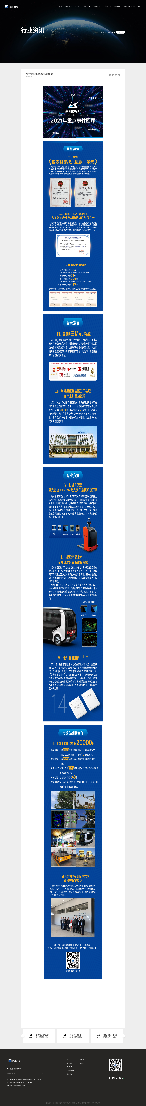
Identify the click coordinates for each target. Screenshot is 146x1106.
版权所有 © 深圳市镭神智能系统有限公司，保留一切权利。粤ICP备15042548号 (70, 1103)
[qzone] (110, 75)
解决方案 (87, 7)
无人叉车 (78, 7)
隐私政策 (97, 1103)
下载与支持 (97, 7)
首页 (60, 7)
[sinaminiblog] (119, 75)
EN (139, 7)
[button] (22, 1035)
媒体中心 (108, 7)
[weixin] (116, 75)
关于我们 (117, 7)
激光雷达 (68, 7)
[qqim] (113, 75)
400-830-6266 (129, 7)
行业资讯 (120, 32)
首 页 (102, 32)
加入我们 (82, 1063)
